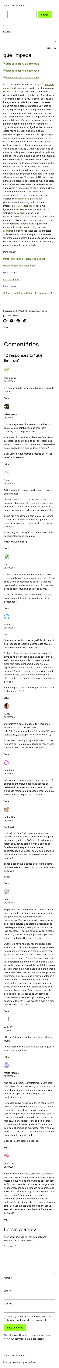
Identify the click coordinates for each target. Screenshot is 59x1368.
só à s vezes (20, 205)
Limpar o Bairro (11, 279)
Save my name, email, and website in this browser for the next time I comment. (29, 1318)
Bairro (44, 311)
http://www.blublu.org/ (16, 541)
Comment (10, 1246)
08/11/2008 (9, 1076)
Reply (6, 398)
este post (23, 227)
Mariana (8, 624)
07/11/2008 (9, 1030)
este (15, 177)
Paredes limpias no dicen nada (19, 265)
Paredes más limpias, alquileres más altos (25, 258)
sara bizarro (10, 378)
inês (6, 899)
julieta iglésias (11, 414)
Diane (7, 480)
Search (44, 14)
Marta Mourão (11, 1072)
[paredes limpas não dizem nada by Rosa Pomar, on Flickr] (21, 63)
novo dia (7, 31)
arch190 (8, 1027)
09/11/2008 (9, 1167)
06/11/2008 (9, 381)
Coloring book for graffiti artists (20, 293)
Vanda (7, 713)
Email (7, 1290)
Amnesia (46, 293)
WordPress (30, 1362)
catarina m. (10, 770)
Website (8, 1303)
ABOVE (21, 213)
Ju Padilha (9, 817)
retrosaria (51, 48)
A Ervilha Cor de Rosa (14, 5)
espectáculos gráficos (26, 198)
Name (8, 1277)
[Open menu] (54, 5)
